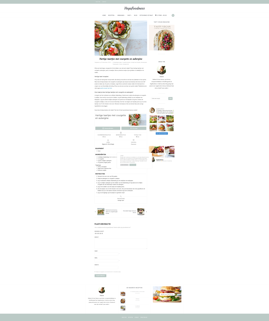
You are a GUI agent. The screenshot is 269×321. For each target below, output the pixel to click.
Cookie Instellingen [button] (124, 164)
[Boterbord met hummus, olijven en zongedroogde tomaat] (100, 211)
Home (104, 15)
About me (98, 1)
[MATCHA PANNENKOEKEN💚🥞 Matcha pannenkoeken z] (170, 127)
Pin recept (134, 128)
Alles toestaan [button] (132, 164)
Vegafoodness (134, 8)
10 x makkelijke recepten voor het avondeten (137, 291)
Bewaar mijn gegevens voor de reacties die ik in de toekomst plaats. (108, 271)
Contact (104, 1)
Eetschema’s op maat (146, 15)
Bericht (97, 237)
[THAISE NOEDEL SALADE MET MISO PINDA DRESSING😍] (170, 119)
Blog (135, 15)
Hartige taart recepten (136, 62)
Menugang (121, 15)
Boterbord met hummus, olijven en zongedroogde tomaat (111, 211)
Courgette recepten (126, 62)
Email (96, 258)
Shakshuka (137, 298)
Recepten (111, 15)
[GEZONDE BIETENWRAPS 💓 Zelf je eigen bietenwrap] (153, 127)
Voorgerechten (126, 64)
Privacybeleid (143, 317)
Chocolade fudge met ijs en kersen (129, 211)
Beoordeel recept (99, 231)
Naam (96, 251)
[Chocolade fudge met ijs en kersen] (140, 211)
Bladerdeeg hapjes (118, 62)
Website (97, 264)
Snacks (120, 64)
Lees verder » (165, 88)
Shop (129, 15)
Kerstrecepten (144, 62)
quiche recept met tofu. (106, 88)
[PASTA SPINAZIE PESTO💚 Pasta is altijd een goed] (153, 119)
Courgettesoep (137, 306)
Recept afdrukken (108, 128)
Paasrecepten (116, 64)
